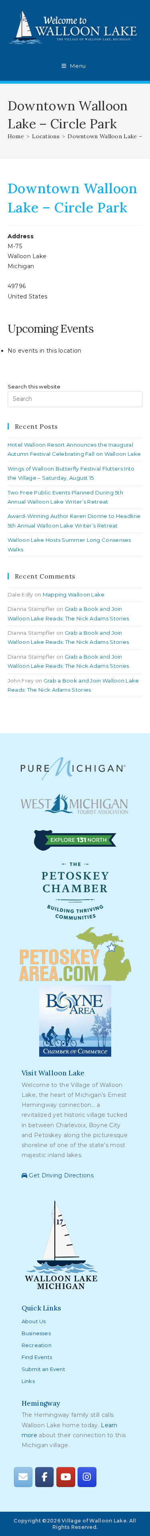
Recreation (37, 1345)
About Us (34, 1321)
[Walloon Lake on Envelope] (23, 1477)
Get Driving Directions (60, 1175)
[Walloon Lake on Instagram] (87, 1477)
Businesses (36, 1333)
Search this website (34, 386)
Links (28, 1381)
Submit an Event (43, 1369)
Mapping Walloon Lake (74, 594)
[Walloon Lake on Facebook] (44, 1477)
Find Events (37, 1357)
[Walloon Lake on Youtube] (65, 1477)
